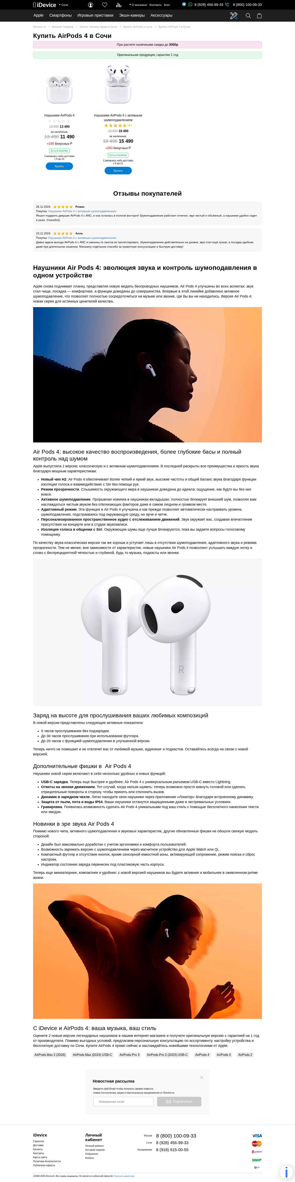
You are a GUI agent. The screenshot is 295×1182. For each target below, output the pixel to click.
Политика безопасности (47, 1161)
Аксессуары (161, 15)
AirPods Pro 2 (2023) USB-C (167, 1055)
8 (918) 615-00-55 (172, 1150)
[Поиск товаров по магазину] (248, 15)
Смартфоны (60, 15)
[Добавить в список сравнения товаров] (83, 77)
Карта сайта (40, 1157)
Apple (39, 15)
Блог (167, 4)
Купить (59, 166)
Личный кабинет (94, 1146)
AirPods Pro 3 (129, 1055)
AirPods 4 (202, 1055)
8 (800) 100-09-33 (247, 5)
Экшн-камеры (132, 15)
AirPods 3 (224, 1055)
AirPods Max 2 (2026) (50, 1055)
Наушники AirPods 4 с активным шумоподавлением (118, 117)
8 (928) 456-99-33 (208, 5)
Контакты (156, 4)
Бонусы (89, 1158)
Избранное (91, 1154)
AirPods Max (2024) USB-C (92, 1055)
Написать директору (124, 1176)
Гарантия (38, 1141)
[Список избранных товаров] (104, 4)
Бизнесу (38, 1149)
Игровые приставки (95, 15)
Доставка (38, 1145)
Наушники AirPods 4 (59, 115)
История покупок (95, 1150)
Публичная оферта (44, 1165)
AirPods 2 (245, 1055)
